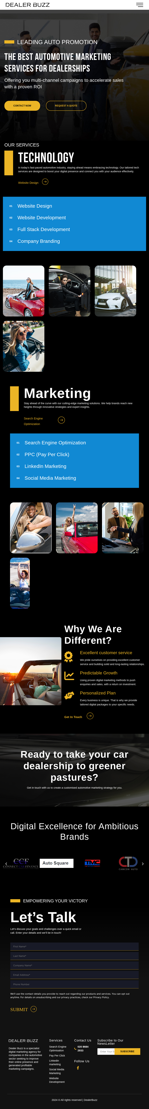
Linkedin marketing (55, 1062)
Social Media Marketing (56, 1071)
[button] (6, 864)
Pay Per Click (57, 1055)
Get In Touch (73, 717)
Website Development (57, 1080)
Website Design (28, 182)
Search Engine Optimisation (57, 1048)
